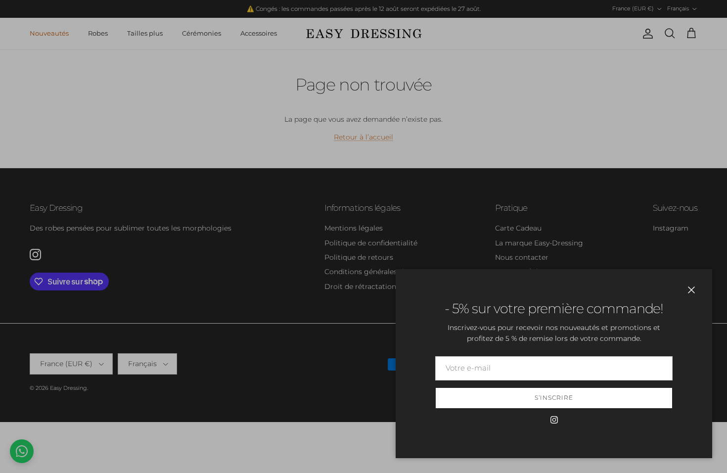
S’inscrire (554, 397)
